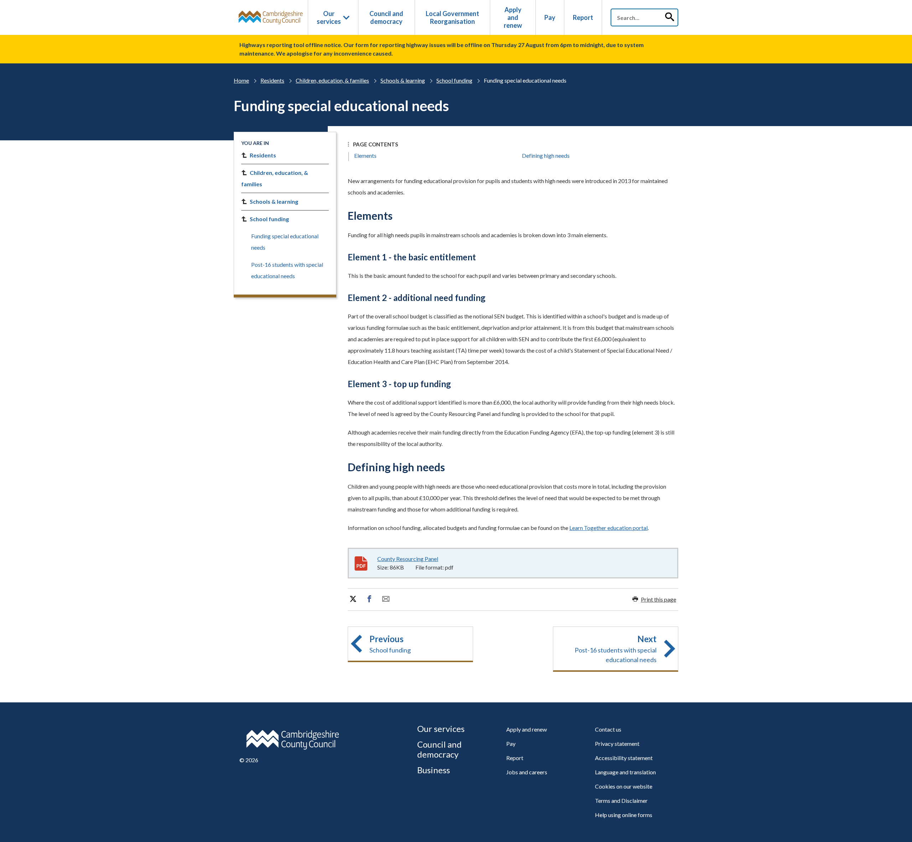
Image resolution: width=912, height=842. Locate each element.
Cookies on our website (623, 786)
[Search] (669, 17)
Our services (329, 17)
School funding (454, 80)
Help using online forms (623, 814)
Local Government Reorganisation (452, 17)
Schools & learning (402, 80)
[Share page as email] (385, 599)
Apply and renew (513, 17)
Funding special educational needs (284, 242)
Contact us (608, 729)
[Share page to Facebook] (369, 599)
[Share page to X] (353, 599)
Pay (549, 17)
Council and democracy (386, 17)
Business (433, 770)
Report (583, 17)
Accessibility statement (624, 757)
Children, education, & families (332, 80)
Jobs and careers (526, 772)
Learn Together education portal (608, 527)
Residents (272, 80)
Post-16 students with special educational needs (287, 270)
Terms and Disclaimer (621, 800)
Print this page (658, 599)
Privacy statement (617, 743)
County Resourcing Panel (407, 558)
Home (241, 80)
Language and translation (625, 772)
